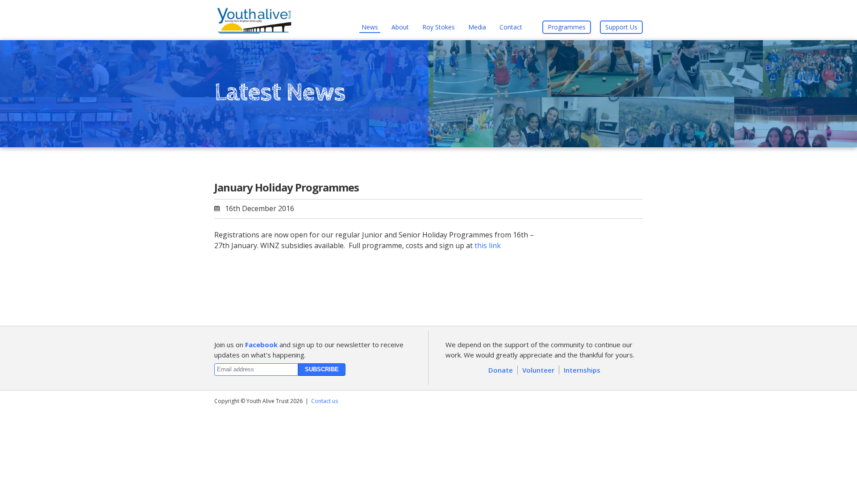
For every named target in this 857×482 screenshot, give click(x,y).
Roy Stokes (438, 27)
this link (487, 245)
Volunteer (538, 370)
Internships (582, 370)
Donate (500, 370)
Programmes (567, 27)
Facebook (261, 344)
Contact (510, 27)
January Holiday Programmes (286, 187)
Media (477, 27)
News (370, 27)
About (400, 27)
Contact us (324, 401)
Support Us (621, 27)
